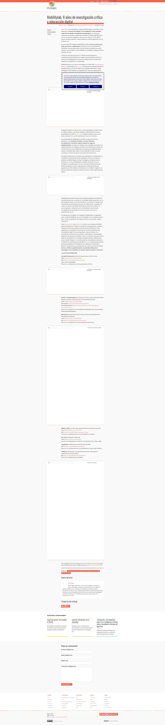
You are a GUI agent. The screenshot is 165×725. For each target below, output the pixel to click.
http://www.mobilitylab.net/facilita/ (78, 303)
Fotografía (92, 701)
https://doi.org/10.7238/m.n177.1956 (94, 565)
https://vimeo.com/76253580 (73, 430)
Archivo (97, 1)
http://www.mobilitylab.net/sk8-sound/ (75, 320)
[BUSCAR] (116, 1)
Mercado (106, 705)
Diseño (49, 695)
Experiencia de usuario (67, 701)
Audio (75, 25)
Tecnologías (90, 25)
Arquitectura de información (68, 697)
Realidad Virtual (93, 705)
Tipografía (50, 705)
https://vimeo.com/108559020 (73, 301)
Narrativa (85, 25)
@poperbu (64, 66)
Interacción (65, 695)
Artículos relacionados (51, 32)
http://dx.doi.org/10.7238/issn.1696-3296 (58, 717)
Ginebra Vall (78, 134)
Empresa (106, 699)
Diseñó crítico (85, 571)
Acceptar (70, 86)
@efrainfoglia (99, 64)
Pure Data (79, 66)
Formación (107, 701)
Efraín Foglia (64, 25)
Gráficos (49, 701)
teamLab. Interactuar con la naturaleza (80, 620)
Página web (64, 660)
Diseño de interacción (94, 571)
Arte (63, 699)
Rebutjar (83, 86)
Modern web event (104, 1)
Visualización (50, 707)
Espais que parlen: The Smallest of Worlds (57, 620)
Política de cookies (58, 721)
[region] (83, 81)
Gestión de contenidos (81, 701)
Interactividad (65, 703)
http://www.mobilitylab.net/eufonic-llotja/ (76, 432)
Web (77, 707)
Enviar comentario (66, 684)
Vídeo (91, 707)
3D (48, 697)
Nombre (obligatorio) (67, 649)
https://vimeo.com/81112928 (73, 439)
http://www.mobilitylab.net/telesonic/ (75, 455)
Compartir (49, 34)
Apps (77, 697)
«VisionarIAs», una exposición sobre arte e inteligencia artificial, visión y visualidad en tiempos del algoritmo (107, 623)
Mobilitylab (64, 29)
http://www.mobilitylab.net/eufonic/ (74, 446)
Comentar (49, 30)
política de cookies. (94, 82)
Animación (92, 697)
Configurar (96, 86)
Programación (79, 703)
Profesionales (107, 707)
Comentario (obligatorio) (68, 666)
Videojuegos (79, 705)
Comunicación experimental (73, 571)
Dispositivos (79, 25)
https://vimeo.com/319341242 (73, 258)
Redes (106, 695)
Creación (50, 699)
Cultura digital (108, 697)
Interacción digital (66, 573)
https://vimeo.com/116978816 (73, 318)
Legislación (107, 703)
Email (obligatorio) (66, 655)
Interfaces (50, 703)
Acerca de (92, 1)
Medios (92, 695)
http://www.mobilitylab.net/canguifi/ (74, 260)
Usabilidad (64, 707)
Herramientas (93, 703)
